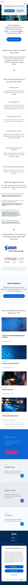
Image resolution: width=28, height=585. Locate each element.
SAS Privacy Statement (10, 557)
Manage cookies (14, 574)
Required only (14, 570)
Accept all (14, 566)
